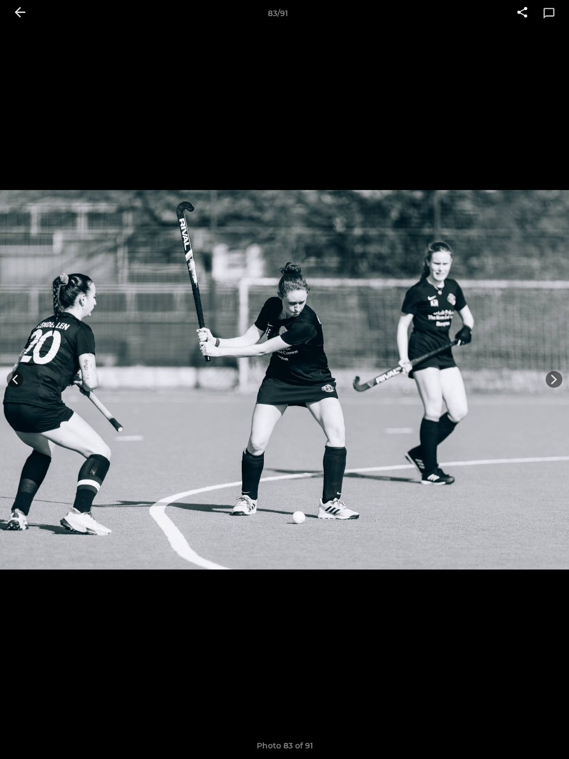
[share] (522, 13)
